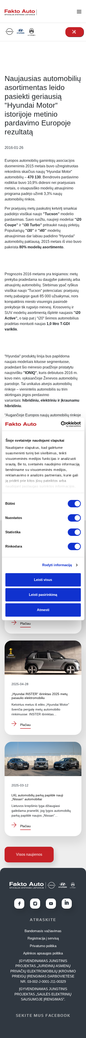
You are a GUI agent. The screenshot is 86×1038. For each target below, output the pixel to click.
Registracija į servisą (43, 938)
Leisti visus (43, 580)
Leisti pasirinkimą (43, 595)
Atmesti (43, 610)
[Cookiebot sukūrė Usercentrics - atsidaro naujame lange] (61, 424)
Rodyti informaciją (57, 565)
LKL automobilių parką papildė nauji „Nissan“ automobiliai (37, 797)
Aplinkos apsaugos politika (43, 953)
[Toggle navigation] (81, 11)
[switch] (74, 518)
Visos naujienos (29, 854)
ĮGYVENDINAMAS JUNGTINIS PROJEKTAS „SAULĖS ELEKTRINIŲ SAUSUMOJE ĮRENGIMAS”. (43, 994)
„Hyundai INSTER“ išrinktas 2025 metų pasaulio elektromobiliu (39, 696)
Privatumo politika (43, 946)
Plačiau (25, 623)
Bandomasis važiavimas (43, 931)
